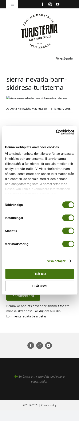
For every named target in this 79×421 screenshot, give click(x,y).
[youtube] (57, 4)
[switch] (68, 217)
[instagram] (50, 4)
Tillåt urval (39, 286)
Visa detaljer (56, 261)
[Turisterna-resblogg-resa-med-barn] (39, 13)
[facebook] (42, 4)
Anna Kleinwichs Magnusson (28, 109)
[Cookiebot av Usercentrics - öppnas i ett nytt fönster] (56, 132)
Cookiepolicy (49, 405)
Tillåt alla (39, 274)
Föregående (64, 58)
